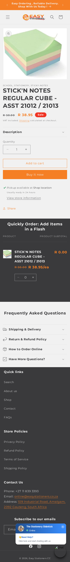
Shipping (24, 120)
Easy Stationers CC (40, 558)
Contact (10, 408)
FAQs (8, 417)
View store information (24, 198)
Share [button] (11, 208)
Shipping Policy (15, 468)
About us (10, 391)
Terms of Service (16, 459)
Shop (7, 400)
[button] (8, 17)
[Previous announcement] (7, 5)
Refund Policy (14, 450)
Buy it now (35, 174)
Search (9, 382)
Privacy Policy (14, 442)
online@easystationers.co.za (36, 496)
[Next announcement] (63, 5)
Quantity (9, 141)
